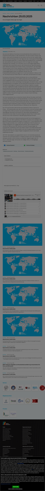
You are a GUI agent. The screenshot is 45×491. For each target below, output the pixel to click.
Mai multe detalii (21, 463)
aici (32, 469)
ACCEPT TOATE (15, 486)
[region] (22, 474)
